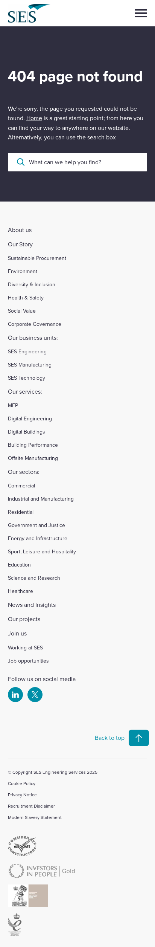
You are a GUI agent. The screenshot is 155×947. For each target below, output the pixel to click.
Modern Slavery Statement (35, 817)
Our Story (20, 244)
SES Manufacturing (30, 364)
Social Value (22, 311)
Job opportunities (28, 660)
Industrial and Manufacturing (41, 499)
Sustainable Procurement (37, 258)
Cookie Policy (21, 783)
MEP (13, 405)
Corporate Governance (34, 324)
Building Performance (33, 445)
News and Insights (32, 604)
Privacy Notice (22, 794)
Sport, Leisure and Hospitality (42, 551)
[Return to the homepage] (42, 13)
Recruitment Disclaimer (31, 806)
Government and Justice (36, 525)
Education (19, 564)
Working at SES (25, 647)
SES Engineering (27, 351)
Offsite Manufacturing (33, 458)
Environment (22, 271)
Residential (20, 512)
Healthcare (20, 591)
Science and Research (34, 578)
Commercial (21, 485)
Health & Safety (26, 297)
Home (34, 118)
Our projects (24, 619)
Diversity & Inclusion (31, 284)
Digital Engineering (30, 418)
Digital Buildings (26, 431)
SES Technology (26, 378)
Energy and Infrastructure (37, 538)
